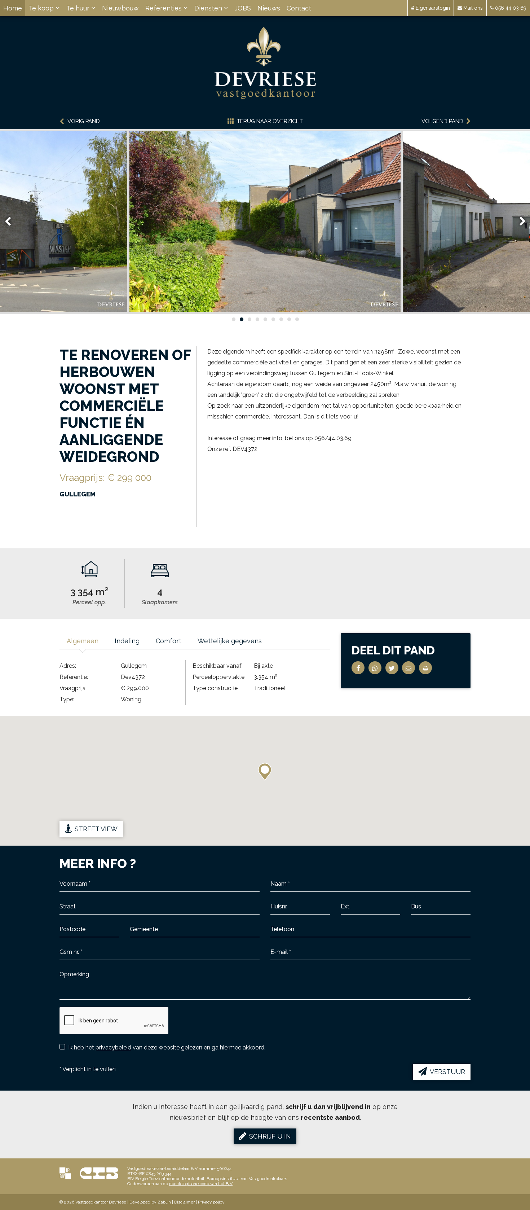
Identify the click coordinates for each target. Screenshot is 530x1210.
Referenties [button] (164, 8)
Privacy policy (211, 1202)
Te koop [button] (42, 8)
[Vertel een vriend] (408, 667)
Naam (277, 892)
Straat (65, 915)
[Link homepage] (265, 63)
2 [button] (241, 319)
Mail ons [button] (472, 8)
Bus (415, 915)
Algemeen (82, 641)
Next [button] (519, 221)
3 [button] (249, 319)
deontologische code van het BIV (201, 1183)
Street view (96, 829)
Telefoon (280, 938)
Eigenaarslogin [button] (432, 8)
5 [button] (265, 319)
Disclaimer (184, 1202)
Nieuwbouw (120, 8)
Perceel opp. (89, 602)
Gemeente (142, 938)
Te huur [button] (78, 8)
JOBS (243, 8)
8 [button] (289, 319)
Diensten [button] (209, 8)
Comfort (168, 641)
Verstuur (447, 1071)
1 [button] (233, 319)
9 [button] (296, 319)
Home (12, 8)
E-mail (277, 961)
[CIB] (99, 1173)
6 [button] (273, 319)
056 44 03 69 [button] (510, 8)
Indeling (127, 641)
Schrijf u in (270, 1136)
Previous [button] (11, 221)
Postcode (70, 938)
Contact (299, 8)
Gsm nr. (68, 961)
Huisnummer (285, 915)
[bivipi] (65, 1173)
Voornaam (71, 892)
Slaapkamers (160, 602)
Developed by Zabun (150, 1202)
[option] (265, 221)
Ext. (345, 915)
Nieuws (268, 8)
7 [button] (281, 319)
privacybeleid (113, 1047)
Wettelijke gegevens (230, 641)
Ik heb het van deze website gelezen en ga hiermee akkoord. (166, 1047)
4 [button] (257, 319)
